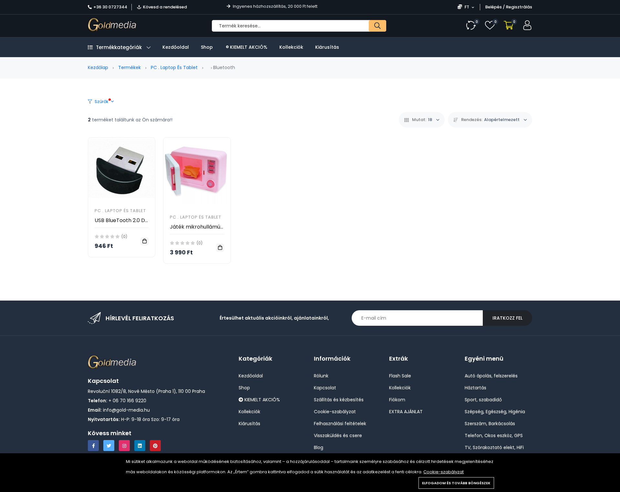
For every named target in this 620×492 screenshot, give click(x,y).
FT (467, 7)
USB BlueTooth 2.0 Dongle (127, 220)
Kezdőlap (98, 67)
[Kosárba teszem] (144, 241)
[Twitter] (108, 445)
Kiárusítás (327, 47)
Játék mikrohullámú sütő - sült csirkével (220, 227)
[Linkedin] (139, 445)
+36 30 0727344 (110, 7)
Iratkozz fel (507, 318)
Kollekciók (291, 47)
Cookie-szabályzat (443, 472)
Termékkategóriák (119, 47)
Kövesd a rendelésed (165, 7)
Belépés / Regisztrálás (508, 7)
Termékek (129, 67)
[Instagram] (124, 445)
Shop (207, 47)
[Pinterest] (155, 445)
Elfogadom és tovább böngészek (456, 483)
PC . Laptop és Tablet (174, 67)
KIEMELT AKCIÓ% (248, 47)
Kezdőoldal (175, 47)
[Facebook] (93, 445)
